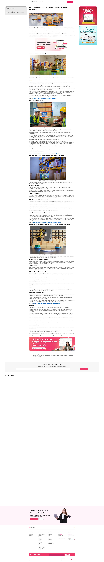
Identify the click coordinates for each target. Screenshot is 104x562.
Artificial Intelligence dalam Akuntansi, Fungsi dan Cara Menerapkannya (46, 153)
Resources (57, 1)
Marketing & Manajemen (17, 416)
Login (64, 1)
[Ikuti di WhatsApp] (64, 560)
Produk (41, 1)
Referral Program (51, 543)
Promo (49, 538)
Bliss (29, 536)
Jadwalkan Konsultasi (34, 518)
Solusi (49, 1)
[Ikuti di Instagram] (62, 560)
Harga (53, 1)
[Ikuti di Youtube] (70, 560)
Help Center (50, 534)
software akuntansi (68, 323)
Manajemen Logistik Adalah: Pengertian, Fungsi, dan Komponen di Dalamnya (47, 222)
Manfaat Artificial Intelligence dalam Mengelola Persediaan (14, 11)
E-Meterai (40, 544)
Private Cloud (50, 542)
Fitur (46, 1)
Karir (60, 534)
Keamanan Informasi (61, 538)
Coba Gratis (41, 518)
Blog (49, 535)
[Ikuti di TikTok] (68, 560)
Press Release (60, 536)
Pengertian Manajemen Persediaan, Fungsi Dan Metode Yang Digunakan (46, 303)
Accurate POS (31, 535)
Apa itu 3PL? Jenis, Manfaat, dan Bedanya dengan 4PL (16, 457)
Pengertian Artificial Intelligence (10, 8)
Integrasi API (50, 539)
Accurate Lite (31, 534)
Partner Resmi (60, 535)
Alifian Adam (8, 416)
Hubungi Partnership (72, 539)
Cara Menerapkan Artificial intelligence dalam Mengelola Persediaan (15, 12)
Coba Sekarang (69, 1)
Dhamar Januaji (49, 11)
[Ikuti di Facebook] (66, 560)
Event (49, 536)
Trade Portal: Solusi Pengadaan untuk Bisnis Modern (16, 414)
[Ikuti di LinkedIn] (72, 560)
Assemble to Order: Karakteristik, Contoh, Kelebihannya (17, 499)
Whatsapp (70, 534)
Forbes (30, 80)
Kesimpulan (8, 13)
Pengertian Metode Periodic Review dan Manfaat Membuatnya (44, 98)
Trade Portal (40, 543)
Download (49, 540)
